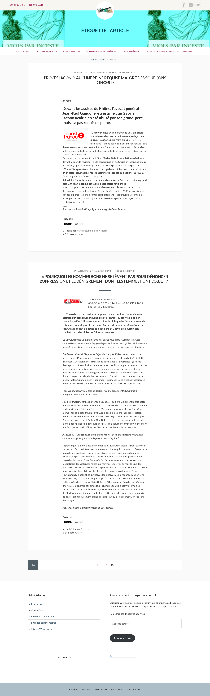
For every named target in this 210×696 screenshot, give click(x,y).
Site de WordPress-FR (43, 628)
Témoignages (36, 5)
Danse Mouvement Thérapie (101, 51)
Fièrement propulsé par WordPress (88, 689)
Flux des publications (42, 616)
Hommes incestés (97, 230)
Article (79, 234)
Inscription (37, 604)
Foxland (136, 689)
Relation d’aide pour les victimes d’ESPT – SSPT (169, 51)
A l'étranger (84, 528)
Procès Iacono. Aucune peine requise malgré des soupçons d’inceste (105, 80)
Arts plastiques (71, 51)
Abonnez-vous (122, 638)
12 (106, 565)
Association (22, 51)
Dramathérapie (131, 51)
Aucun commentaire (124, 72)
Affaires (82, 230)
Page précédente (33, 565)
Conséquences (18, 5)
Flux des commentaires (43, 622)
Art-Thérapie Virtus (46, 51)
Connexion (37, 610)
